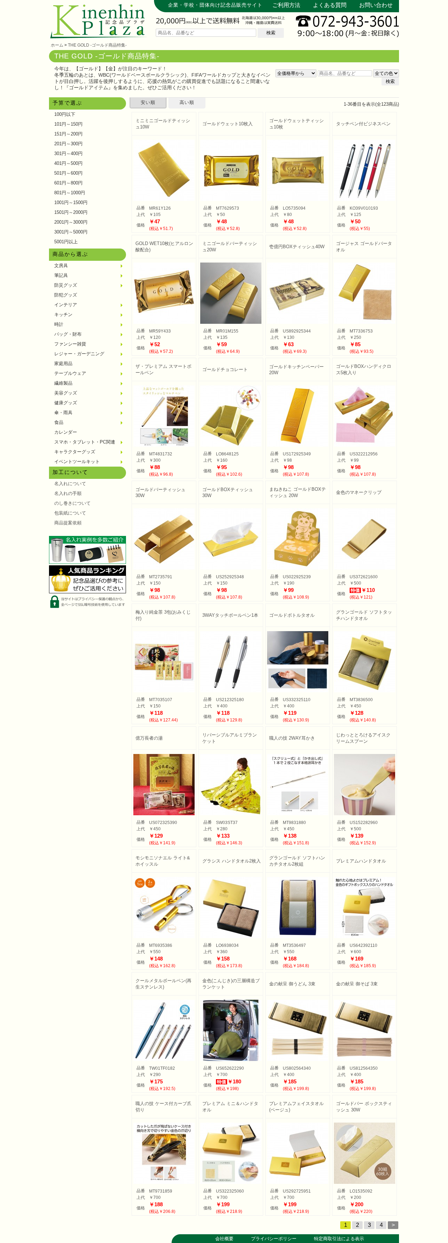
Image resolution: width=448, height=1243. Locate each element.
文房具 (61, 265)
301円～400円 (68, 153)
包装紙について (70, 513)
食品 (58, 422)
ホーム (57, 45)
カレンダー (65, 432)
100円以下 (64, 114)
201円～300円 (68, 143)
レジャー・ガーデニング (79, 353)
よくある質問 (329, 5)
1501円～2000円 (71, 212)
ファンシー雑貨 (70, 344)
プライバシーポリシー (273, 1238)
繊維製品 (63, 383)
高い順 (187, 102)
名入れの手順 (68, 493)
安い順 (148, 102)
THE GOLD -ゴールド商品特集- (97, 45)
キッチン (63, 314)
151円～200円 (68, 134)
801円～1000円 (69, 192)
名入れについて (70, 483)
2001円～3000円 (71, 222)
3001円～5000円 (71, 232)
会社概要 (224, 1238)
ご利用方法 (286, 5)
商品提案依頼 (68, 522)
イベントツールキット (77, 461)
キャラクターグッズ (74, 451)
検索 (270, 32)
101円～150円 (68, 124)
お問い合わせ (376, 5)
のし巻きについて (72, 503)
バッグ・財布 (68, 334)
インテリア (65, 304)
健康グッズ (65, 402)
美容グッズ (65, 393)
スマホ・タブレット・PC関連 (84, 442)
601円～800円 (68, 183)
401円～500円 (68, 163)
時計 (58, 324)
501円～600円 (68, 173)
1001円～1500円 (71, 202)
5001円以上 (66, 241)
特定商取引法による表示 (339, 1238)
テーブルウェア (70, 373)
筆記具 (61, 275)
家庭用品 (63, 363)
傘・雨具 (63, 412)
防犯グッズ (65, 295)
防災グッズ (65, 285)
